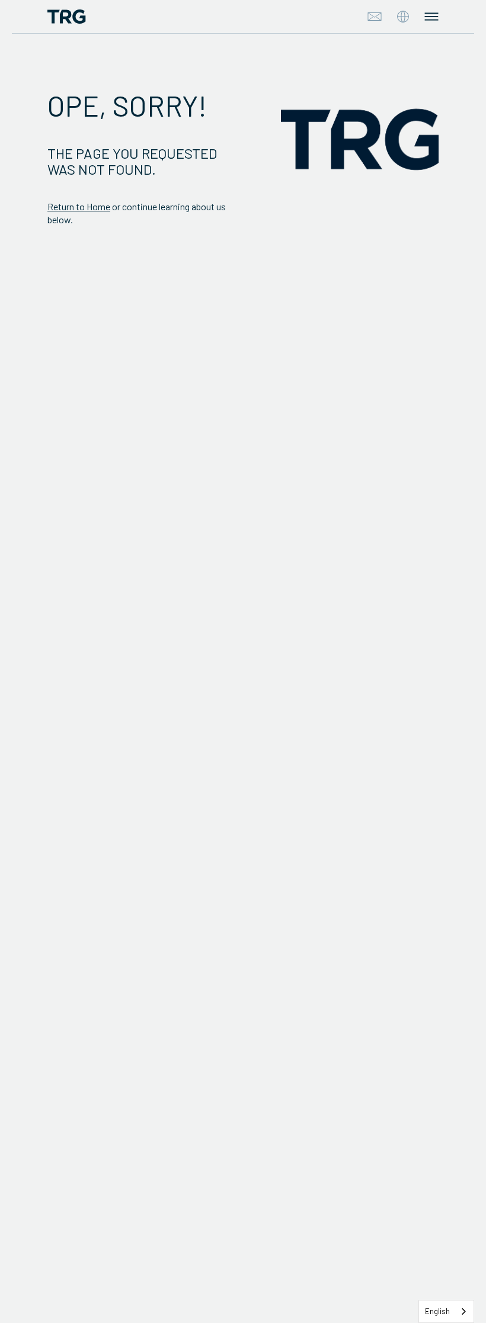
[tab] (403, 16)
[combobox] (446, 1311)
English (437, 1311)
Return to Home (78, 206)
